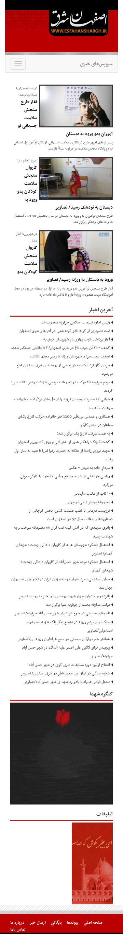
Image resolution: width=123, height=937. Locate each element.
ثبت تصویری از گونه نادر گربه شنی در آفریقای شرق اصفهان (64, 331)
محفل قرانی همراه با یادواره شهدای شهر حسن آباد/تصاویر (67, 681)
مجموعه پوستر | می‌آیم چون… (87, 502)
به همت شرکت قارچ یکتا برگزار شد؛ (83, 433)
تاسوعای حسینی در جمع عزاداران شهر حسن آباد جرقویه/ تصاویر (62, 613)
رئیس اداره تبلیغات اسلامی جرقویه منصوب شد (75, 322)
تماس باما (18, 929)
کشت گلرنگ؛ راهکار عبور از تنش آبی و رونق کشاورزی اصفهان (64, 442)
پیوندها (73, 922)
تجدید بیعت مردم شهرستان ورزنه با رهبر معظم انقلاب (70, 356)
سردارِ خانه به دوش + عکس (89, 467)
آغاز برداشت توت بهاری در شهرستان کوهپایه (76, 339)
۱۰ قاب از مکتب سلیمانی (91, 493)
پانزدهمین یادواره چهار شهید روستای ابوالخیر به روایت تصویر (64, 596)
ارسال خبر (37, 922)
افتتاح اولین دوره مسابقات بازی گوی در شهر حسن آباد (69, 664)
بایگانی (56, 922)
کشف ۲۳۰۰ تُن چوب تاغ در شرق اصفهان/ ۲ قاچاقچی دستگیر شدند (60, 347)
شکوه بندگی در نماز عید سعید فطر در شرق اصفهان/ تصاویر (65, 673)
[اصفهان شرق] (61, 27)
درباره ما (17, 922)
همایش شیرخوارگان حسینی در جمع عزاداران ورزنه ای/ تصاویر (64, 639)
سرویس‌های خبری (96, 63)
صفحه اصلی (93, 922)
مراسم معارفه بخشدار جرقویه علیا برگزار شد (78, 604)
